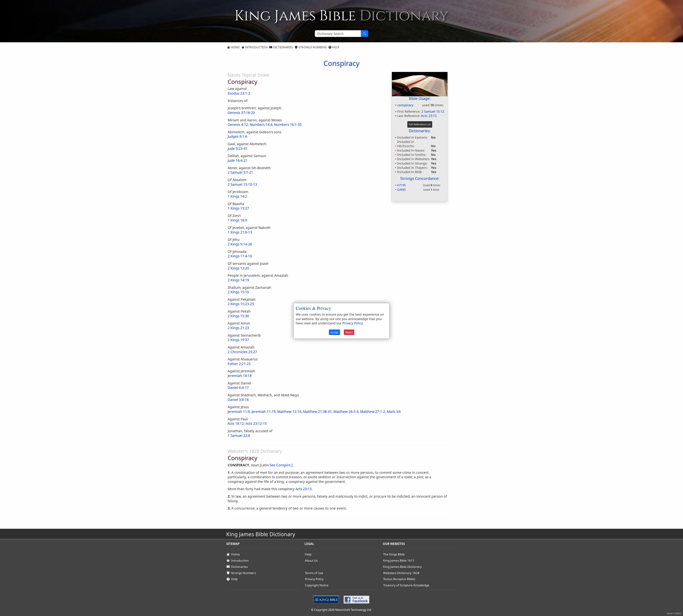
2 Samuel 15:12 (432, 111)
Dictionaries (282, 47)
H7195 (401, 185)
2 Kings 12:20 (238, 268)
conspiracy (405, 105)
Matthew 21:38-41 (317, 411)
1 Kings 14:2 (237, 196)
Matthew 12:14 (289, 411)
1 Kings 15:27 (238, 208)
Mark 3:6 (394, 411)
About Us (311, 560)
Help (336, 47)
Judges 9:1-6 (237, 136)
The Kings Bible (394, 554)
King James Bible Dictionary (402, 567)
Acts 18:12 (236, 423)
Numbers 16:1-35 (288, 124)
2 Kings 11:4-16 (240, 256)
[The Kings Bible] (327, 599)
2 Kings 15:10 (238, 292)
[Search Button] (364, 33)
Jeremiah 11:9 (239, 411)
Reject (349, 332)
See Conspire (280, 465)
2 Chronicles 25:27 (242, 352)
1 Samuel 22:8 (239, 435)
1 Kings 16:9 (237, 220)
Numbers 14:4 (261, 124)
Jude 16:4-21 (237, 160)
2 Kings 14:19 (238, 280)
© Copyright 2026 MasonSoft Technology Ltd (341, 610)
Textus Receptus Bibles (399, 579)
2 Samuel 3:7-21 (240, 172)
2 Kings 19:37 (238, 340)
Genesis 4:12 (238, 124)
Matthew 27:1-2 (372, 411)
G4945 (401, 190)
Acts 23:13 (428, 116)
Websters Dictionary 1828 (401, 573)
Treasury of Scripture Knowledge (406, 585)
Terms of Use (314, 573)
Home (235, 47)
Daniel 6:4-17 (238, 387)
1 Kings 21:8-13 (240, 232)
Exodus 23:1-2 (239, 93)
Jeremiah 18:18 (240, 375)
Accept (334, 332)
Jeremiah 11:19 (264, 411)
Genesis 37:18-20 (241, 112)
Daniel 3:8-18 (238, 399)
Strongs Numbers (312, 47)
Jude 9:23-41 (237, 148)
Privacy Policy (314, 579)
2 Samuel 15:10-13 (242, 184)
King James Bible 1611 (398, 560)
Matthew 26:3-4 (345, 411)
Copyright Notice (317, 585)
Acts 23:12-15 (256, 423)
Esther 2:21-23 (239, 363)
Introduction (256, 47)
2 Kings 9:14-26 (240, 244)
